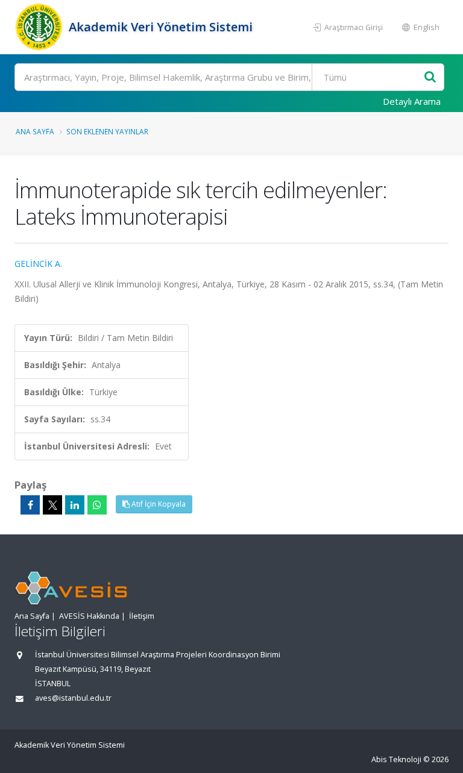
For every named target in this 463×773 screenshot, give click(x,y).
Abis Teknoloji (396, 759)
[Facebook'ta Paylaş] (30, 505)
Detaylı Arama (412, 101)
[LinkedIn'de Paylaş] (74, 505)
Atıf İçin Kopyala (158, 504)
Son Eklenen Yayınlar (107, 131)
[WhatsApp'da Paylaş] (97, 505)
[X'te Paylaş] (52, 505)
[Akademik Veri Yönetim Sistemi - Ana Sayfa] (40, 27)
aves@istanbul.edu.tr (73, 698)
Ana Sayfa (35, 131)
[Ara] (430, 77)
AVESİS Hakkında (89, 616)
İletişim (141, 616)
